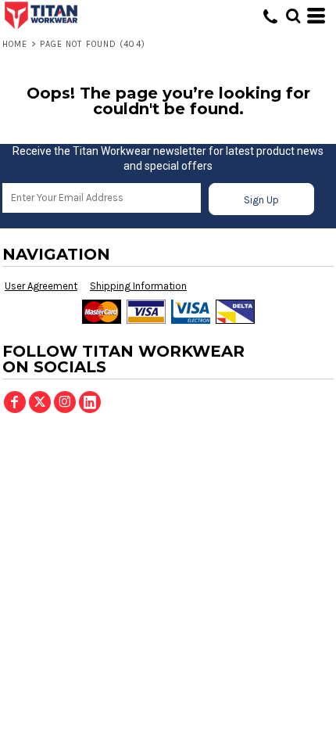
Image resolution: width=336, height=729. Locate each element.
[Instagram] (65, 402)
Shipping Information (138, 286)
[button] (293, 15)
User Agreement (41, 286)
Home (14, 44)
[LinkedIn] (90, 402)
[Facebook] (15, 402)
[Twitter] (40, 402)
